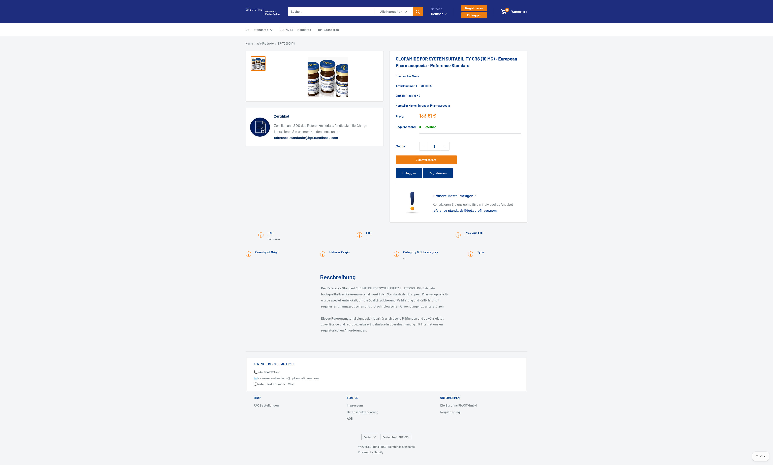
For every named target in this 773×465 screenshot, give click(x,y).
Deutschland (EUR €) (394, 437)
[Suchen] (418, 11)
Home (249, 43)
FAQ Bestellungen (266, 405)
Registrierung (450, 412)
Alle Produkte (265, 43)
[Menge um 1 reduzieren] (424, 146)
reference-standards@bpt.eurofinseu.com (306, 138)
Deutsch (368, 437)
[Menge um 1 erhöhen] (445, 146)
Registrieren (474, 8)
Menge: (401, 146)
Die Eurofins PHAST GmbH (458, 405)
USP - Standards (257, 29)
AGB (350, 418)
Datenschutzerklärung (362, 412)
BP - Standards (328, 29)
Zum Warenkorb (426, 160)
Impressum (355, 405)
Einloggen (474, 15)
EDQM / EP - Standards (295, 29)
